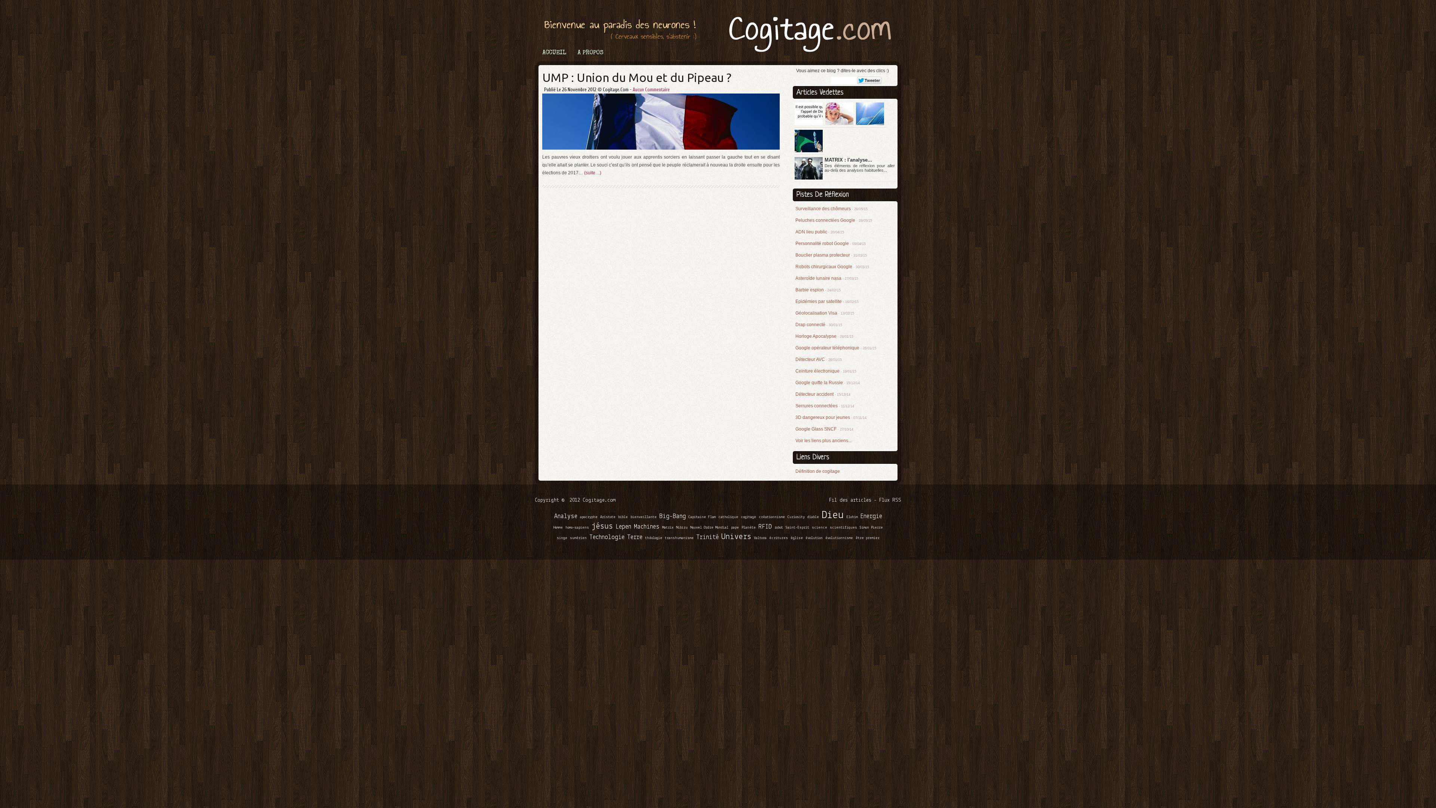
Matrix (667, 528)
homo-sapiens (577, 528)
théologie (653, 538)
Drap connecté (818, 324)
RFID (765, 527)
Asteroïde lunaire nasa (826, 278)
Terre (634, 537)
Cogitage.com (599, 500)
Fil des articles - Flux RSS (865, 500)
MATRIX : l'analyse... (848, 160)
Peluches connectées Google (833, 220)
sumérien (578, 538)
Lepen (623, 527)
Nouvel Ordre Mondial (709, 528)
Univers (736, 537)
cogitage (748, 517)
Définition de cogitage (817, 471)
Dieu (833, 515)
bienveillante (643, 517)
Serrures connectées (824, 405)
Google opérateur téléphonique (835, 348)
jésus (602, 526)
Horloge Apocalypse (824, 336)
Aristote (608, 517)
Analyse (565, 516)
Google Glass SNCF (824, 429)
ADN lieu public (819, 232)
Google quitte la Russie (827, 382)
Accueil (554, 53)
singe (562, 538)
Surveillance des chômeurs (831, 208)
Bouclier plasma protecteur (831, 255)
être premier (868, 538)
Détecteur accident (822, 394)
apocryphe (589, 517)
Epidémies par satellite (827, 301)
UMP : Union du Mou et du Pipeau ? (636, 77)
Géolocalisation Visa (824, 313)
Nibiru (682, 528)
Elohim (852, 517)
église (797, 538)
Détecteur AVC (818, 359)
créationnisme (772, 517)
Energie (871, 516)
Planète (749, 528)
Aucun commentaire (651, 89)
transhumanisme (679, 538)
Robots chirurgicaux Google (832, 266)
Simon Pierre (871, 528)
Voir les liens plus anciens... (823, 440)
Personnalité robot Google (830, 243)
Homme (558, 528)
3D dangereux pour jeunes (830, 417)
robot (778, 528)
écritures (778, 538)
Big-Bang (672, 516)
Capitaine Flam (702, 517)
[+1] (847, 80)
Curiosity (796, 517)
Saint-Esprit (797, 528)
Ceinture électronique (825, 371)
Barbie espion (818, 290)
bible (623, 517)
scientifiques (843, 528)
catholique (728, 517)
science (819, 528)
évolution (814, 538)
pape (735, 528)
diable (813, 517)
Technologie (607, 537)
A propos (590, 53)
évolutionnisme (839, 538)
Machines (647, 527)
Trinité (707, 537)
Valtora (760, 538)
